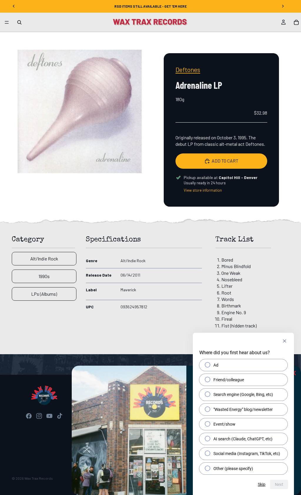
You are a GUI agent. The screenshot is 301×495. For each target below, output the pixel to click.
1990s (44, 276)
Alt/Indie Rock (44, 258)
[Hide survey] (284, 341)
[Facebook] (28, 415)
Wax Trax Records (38, 478)
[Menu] (7, 22)
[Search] (19, 22)
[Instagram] (39, 415)
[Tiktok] (59, 415)
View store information (203, 190)
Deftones (187, 69)
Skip (261, 484)
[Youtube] (49, 415)
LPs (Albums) (44, 294)
